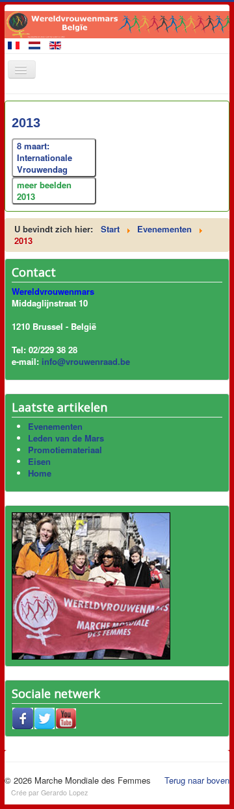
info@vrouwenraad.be (86, 361)
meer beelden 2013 (44, 191)
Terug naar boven (196, 780)
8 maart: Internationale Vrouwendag (44, 157)
